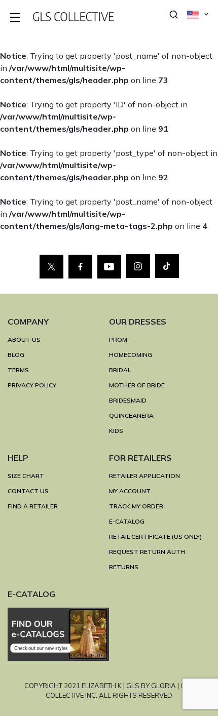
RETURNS (123, 567)
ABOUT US (24, 339)
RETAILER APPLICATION (144, 476)
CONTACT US (28, 491)
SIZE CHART (26, 476)
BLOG (16, 355)
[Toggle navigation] (16, 18)
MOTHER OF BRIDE (137, 385)
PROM (118, 339)
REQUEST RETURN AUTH (147, 551)
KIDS (116, 430)
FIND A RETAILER (33, 506)
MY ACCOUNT (130, 491)
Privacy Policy (32, 385)
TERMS (18, 370)
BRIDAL (120, 370)
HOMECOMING (130, 355)
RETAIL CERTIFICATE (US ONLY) (155, 536)
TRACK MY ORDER (136, 506)
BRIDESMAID (128, 400)
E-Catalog (126, 521)
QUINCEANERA (131, 415)
